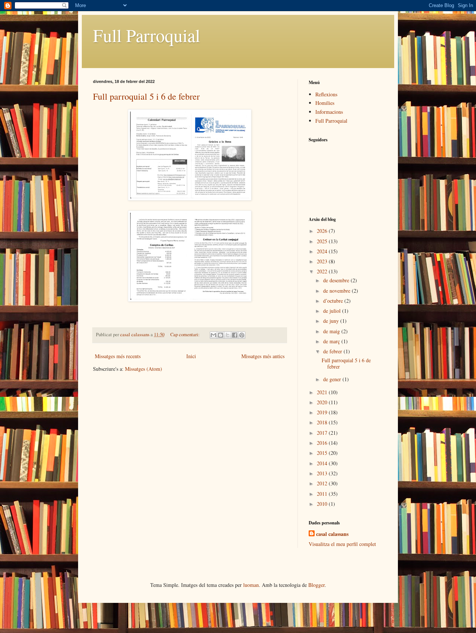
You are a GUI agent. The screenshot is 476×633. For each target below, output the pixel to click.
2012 (323, 483)
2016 (323, 442)
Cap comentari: (185, 334)
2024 (323, 251)
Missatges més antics (262, 356)
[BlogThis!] (220, 335)
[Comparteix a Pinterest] (241, 335)
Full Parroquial (146, 35)
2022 (323, 271)
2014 (323, 463)
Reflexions (326, 94)
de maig (332, 331)
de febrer (333, 351)
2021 (323, 392)
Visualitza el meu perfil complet (342, 543)
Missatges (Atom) (143, 368)
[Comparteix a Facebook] (234, 335)
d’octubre (333, 300)
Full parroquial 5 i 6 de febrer (146, 96)
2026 (323, 230)
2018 (323, 422)
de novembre (337, 290)
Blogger (316, 584)
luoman (251, 584)
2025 (323, 241)
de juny (331, 320)
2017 (323, 432)
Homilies (324, 102)
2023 (323, 261)
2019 (323, 412)
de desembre (337, 280)
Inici (191, 356)
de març (332, 341)
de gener (332, 379)
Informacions (329, 111)
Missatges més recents (118, 356)
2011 (323, 493)
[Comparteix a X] (227, 335)
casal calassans (332, 534)
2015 (323, 452)
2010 (323, 503)
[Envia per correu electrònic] (213, 335)
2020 (323, 402)
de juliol (332, 310)
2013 (323, 473)
